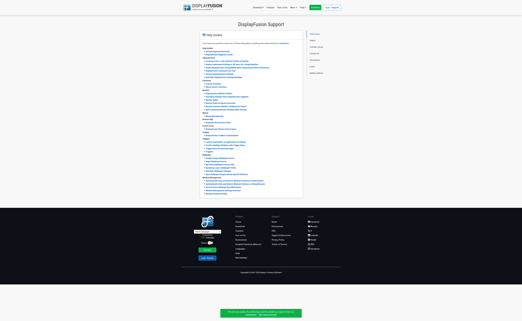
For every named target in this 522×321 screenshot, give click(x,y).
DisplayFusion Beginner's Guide (219, 55)
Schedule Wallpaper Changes (218, 171)
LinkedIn (314, 235)
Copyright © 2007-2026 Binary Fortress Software (261, 272)
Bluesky (314, 226)
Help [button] (302, 7)
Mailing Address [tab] (316, 73)
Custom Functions (213, 84)
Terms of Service (279, 244)
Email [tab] (312, 67)
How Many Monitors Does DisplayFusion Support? (227, 97)
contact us (284, 43)
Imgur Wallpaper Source (216, 161)
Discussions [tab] (315, 60)
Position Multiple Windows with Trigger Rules (225, 145)
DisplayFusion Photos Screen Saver (221, 129)
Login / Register (332, 7)
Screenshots (241, 240)
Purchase (315, 7)
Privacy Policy (278, 240)
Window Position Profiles (216, 194)
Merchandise (241, 258)
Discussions (277, 226)
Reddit (313, 240)
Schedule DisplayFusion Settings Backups (224, 77)
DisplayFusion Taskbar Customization (222, 135)
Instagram (315, 249)
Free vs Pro (282, 7)
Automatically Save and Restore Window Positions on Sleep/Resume (235, 184)
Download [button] (257, 7)
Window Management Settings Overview (223, 190)
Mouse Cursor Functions (216, 87)
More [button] (292, 7)
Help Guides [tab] (315, 34)
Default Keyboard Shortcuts (218, 51)
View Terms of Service (268, 315)
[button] (202, 7)
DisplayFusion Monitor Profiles (219, 93)
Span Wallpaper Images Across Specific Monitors (227, 174)
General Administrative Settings (220, 74)
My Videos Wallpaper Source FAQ (220, 164)
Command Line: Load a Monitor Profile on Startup (227, 61)
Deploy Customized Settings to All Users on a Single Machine (232, 64)
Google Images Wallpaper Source (220, 158)
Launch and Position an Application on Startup (226, 142)
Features (271, 7)
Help (237, 253)
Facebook (314, 222)
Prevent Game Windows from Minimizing (223, 187)
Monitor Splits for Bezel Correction (221, 103)
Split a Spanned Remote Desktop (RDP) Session (226, 110)
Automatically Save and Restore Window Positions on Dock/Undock (234, 181)
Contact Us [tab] (314, 53)
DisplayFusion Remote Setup (218, 122)
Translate (210, 237)
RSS (312, 244)
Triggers (209, 152)
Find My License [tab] (316, 47)
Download (240, 226)
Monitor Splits (212, 100)
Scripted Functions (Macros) (248, 244)
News (274, 222)
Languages (240, 249)
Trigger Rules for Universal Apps (220, 148)
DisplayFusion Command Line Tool (221, 71)
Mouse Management (214, 116)
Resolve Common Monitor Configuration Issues (226, 106)
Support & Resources (281, 235)
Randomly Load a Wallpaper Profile (221, 168)
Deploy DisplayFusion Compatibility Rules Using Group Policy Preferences (237, 68)
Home (238, 222)
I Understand (250, 315)
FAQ (273, 231)
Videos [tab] (312, 40)
